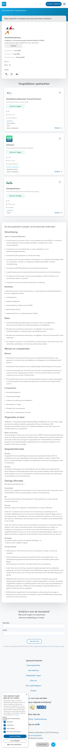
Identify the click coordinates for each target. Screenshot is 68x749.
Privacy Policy (42, 646)
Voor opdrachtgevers (33, 686)
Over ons (33, 680)
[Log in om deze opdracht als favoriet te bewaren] (60, 93)
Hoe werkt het (33, 670)
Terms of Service (55, 646)
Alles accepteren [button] (15, 736)
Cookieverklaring (40, 719)
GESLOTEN (42, 744)
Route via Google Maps (34, 735)
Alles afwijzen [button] (15, 741)
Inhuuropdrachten (7, 11)
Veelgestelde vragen (33, 675)
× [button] (26, 694)
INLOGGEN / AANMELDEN (54, 4)
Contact (33, 691)
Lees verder (16, 715)
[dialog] (15, 720)
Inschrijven (34, 641)
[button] (15, 744)
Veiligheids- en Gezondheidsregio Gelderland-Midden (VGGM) (24, 40)
